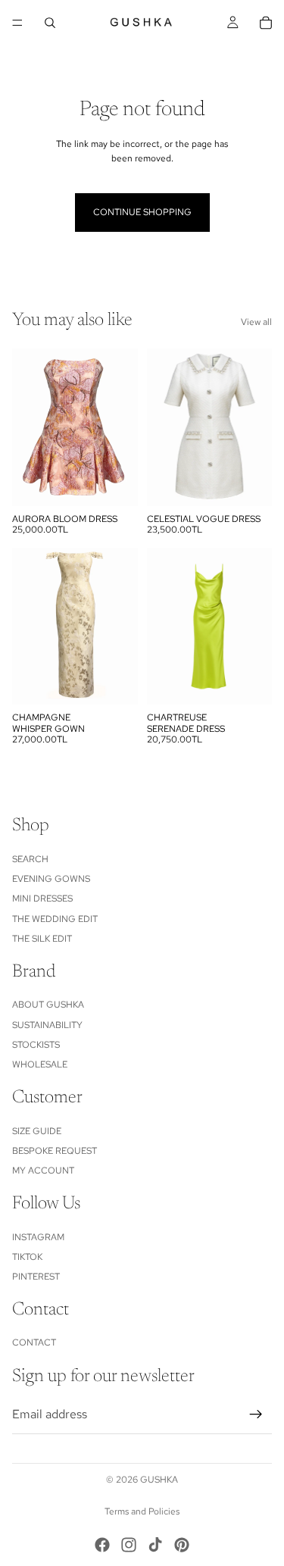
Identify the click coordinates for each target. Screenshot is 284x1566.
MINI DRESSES (42, 898)
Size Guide (36, 1131)
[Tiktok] (155, 1545)
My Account (43, 1171)
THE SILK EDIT (42, 939)
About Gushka (48, 1005)
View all (256, 322)
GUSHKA (159, 1480)
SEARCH (30, 859)
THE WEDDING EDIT (55, 919)
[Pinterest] (182, 1545)
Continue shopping (142, 212)
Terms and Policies (142, 1511)
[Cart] (265, 22)
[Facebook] (102, 1545)
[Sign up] (256, 1414)
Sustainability (47, 1025)
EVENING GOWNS (51, 879)
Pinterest (36, 1277)
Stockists (36, 1045)
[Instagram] (129, 1545)
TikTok (27, 1257)
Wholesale (39, 1065)
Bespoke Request (54, 1151)
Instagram (38, 1237)
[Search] (50, 22)
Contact (34, 1343)
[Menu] (17, 22)
